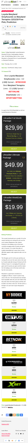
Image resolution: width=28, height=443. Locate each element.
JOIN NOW (14, 310)
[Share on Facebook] (5, 26)
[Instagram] (23, 434)
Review (14, 307)
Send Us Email (5, 435)
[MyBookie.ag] (14, 295)
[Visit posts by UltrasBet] (3, 33)
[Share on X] (8, 26)
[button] (3, 2)
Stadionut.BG (5, 424)
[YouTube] (21, 434)
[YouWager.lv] (14, 362)
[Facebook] (16, 434)
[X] (18, 434)
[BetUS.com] (14, 317)
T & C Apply (14, 304)
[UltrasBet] (10, 2)
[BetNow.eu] (14, 340)
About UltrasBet (6, 433)
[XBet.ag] (14, 384)
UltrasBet (8, 32)
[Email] (10, 26)
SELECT (14, 149)
